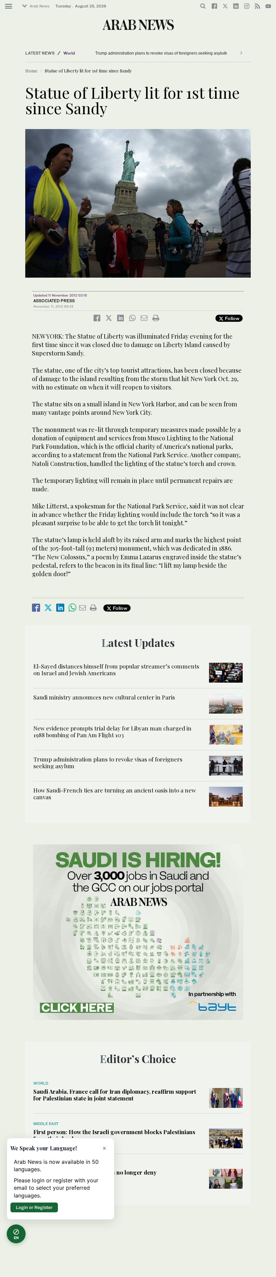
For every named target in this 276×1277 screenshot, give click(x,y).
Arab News (39, 6)
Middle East (46, 1123)
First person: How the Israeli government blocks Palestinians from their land (114, 1135)
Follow (231, 318)
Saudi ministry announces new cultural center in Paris (104, 697)
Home (31, 70)
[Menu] (8, 6)
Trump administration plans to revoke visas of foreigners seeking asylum (161, 53)
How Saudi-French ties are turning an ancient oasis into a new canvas (114, 793)
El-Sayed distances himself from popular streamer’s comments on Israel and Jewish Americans (116, 669)
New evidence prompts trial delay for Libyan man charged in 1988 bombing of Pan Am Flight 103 (112, 731)
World (69, 53)
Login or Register (34, 1207)
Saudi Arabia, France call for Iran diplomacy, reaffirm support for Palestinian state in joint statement (114, 1095)
